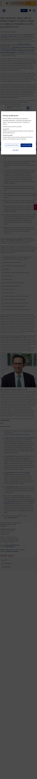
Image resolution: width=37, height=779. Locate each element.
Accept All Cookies (26, 145)
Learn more (16, 150)
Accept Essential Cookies (12, 145)
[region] (18, 132)
